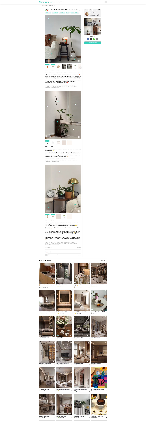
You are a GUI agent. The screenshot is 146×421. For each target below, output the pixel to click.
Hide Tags (49, 60)
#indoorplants (71, 85)
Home (40, 5)
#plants (62, 85)
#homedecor (64, 86)
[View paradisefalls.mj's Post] (88, 22)
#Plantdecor (58, 85)
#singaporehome (48, 87)
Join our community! (92, 42)
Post (79, 254)
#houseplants (52, 85)
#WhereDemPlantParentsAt (50, 86)
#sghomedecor (70, 86)
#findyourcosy (58, 86)
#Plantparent (66, 85)
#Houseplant (47, 85)
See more (98, 32)
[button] (72, 2)
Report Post (79, 247)
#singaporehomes (55, 87)
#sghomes (75, 86)
